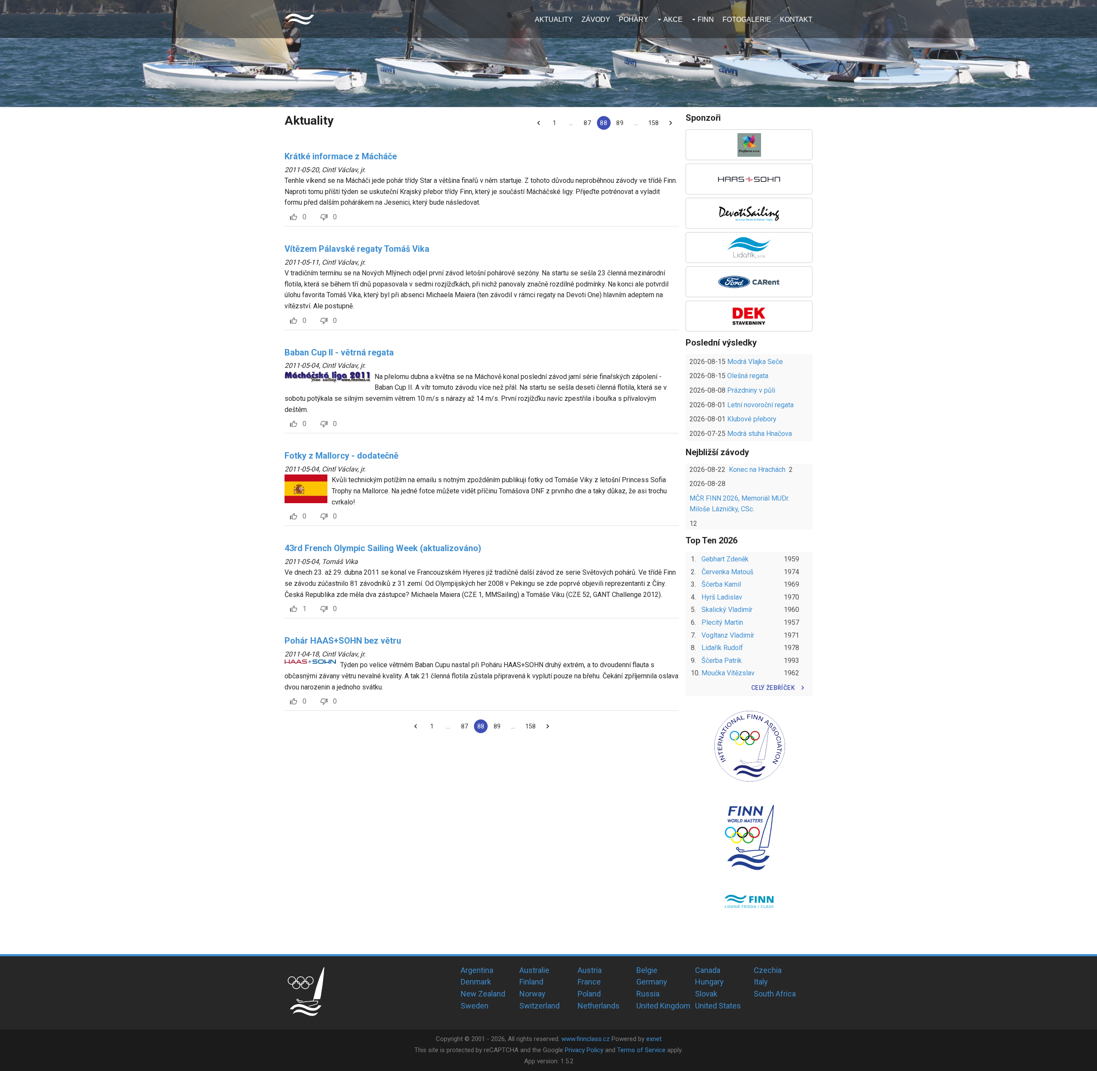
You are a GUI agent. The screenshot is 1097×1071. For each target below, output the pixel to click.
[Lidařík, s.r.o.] (749, 248)
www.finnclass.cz (585, 1039)
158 (653, 122)
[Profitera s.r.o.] (749, 145)
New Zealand (483, 993)
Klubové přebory (751, 419)
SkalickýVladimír (726, 610)
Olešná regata (747, 376)
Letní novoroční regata (760, 405)
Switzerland (539, 1005)
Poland (589, 993)
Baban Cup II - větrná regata (339, 352)
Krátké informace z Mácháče (341, 156)
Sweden (475, 1005)
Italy (761, 981)
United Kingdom (663, 1005)
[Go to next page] (670, 123)
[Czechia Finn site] (300, 19)
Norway (532, 993)
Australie (534, 970)
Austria (590, 970)
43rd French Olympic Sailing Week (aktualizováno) (383, 548)
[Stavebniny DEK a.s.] (749, 316)
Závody (595, 19)
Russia (647, 993)
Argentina (477, 970)
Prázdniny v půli (751, 390)
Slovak (706, 993)
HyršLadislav (721, 597)
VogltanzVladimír (727, 635)
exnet (654, 1039)
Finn (706, 19)
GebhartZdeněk (725, 559)
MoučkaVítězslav (728, 673)
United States (718, 1005)
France (589, 981)
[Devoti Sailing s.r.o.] (749, 213)
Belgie (646, 970)
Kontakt (796, 19)
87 (587, 122)
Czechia (768, 970)
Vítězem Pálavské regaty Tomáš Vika (357, 249)
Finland (531, 981)
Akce (673, 19)
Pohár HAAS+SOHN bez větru (343, 640)
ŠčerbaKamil (721, 584)
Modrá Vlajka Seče (755, 362)
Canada (707, 970)
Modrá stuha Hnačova (759, 434)
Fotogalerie (746, 19)
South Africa (775, 993)
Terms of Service (641, 1050)
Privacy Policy (584, 1050)
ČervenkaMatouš (727, 572)
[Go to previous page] (539, 123)
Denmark (476, 981)
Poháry (633, 19)
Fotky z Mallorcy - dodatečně (342, 455)
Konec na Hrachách (757, 469)
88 (603, 122)
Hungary (709, 981)
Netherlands (599, 1005)
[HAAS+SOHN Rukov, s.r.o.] (749, 179)
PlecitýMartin (722, 622)
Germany (651, 981)
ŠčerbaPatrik (721, 660)
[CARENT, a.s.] (749, 282)
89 (619, 122)
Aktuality (554, 19)
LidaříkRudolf (722, 648)
